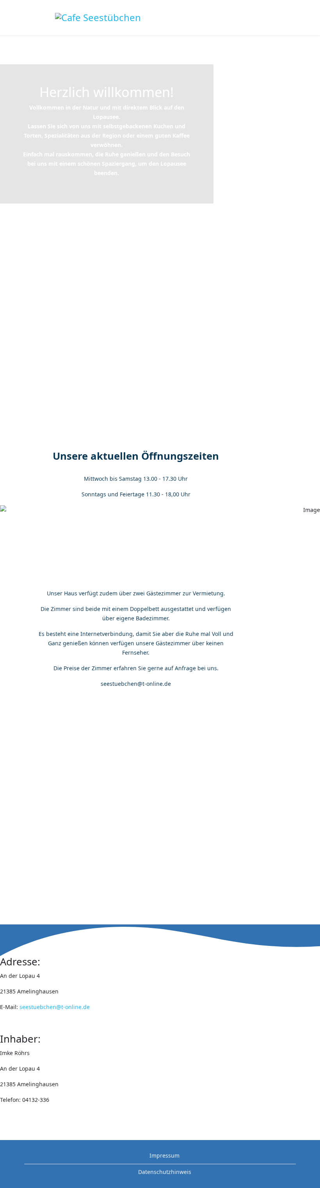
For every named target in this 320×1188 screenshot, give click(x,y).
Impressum (164, 1155)
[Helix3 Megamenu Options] (317, 17)
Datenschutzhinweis (164, 1172)
